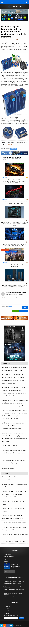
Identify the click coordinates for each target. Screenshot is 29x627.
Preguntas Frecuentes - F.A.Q (10, 559)
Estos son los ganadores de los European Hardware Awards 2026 (14, 265)
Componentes (10, 23)
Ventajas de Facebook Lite (9, 597)
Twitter (7, 608)
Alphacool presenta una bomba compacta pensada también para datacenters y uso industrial (14, 286)
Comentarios (11, 144)
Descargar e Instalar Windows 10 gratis (12, 583)
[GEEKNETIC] (14, 6)
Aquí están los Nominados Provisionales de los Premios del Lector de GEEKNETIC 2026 (14, 245)
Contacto (6, 561)
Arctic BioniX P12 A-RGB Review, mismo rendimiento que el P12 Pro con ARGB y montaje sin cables (14, 453)
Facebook (8, 606)
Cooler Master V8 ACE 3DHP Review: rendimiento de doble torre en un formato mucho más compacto (13, 426)
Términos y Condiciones (9, 556)
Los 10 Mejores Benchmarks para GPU (13, 541)
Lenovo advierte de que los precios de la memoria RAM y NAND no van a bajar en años (14, 202)
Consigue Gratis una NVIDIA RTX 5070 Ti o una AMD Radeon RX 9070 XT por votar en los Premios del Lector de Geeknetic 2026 (14, 181)
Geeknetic (4, 23)
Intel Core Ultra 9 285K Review (11, 446)
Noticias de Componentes (18, 23)
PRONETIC (23, 624)
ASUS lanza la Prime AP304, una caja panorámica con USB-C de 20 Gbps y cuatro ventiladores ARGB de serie (14, 224)
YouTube (7, 611)
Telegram (8, 613)
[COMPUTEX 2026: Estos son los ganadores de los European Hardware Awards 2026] (14, 248)
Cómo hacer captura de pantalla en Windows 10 (14, 581)
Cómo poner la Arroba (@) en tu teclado (14, 523)
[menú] (2, 2)
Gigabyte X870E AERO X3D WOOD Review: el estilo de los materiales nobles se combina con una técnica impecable (15, 403)
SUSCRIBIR (21, 617)
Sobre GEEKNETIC (7, 554)
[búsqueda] (26, 2)
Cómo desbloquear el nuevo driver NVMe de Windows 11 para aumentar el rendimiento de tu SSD (14, 494)
